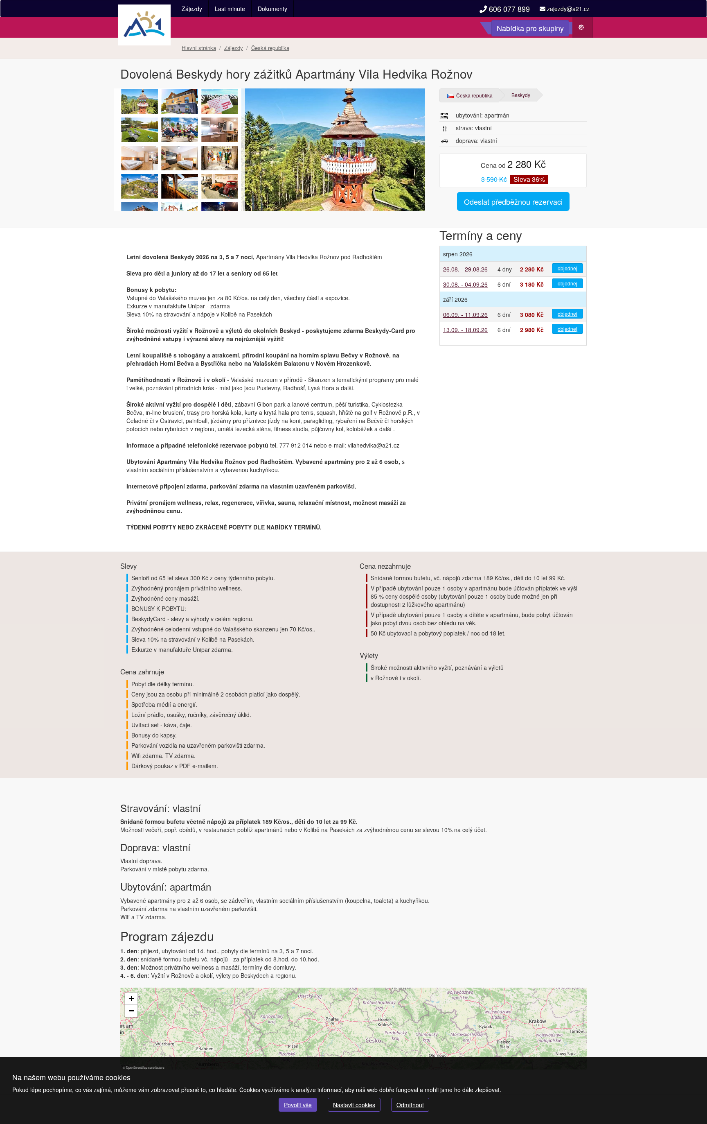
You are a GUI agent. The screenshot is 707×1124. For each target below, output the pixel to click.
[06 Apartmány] (139, 158)
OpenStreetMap (136, 1067)
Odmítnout (410, 1105)
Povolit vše (298, 1105)
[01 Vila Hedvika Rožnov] (139, 130)
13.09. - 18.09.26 (465, 330)
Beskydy (520, 94)
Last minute (230, 9)
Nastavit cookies (354, 1105)
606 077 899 (508, 8)
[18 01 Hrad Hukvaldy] (219, 158)
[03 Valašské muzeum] (179, 130)
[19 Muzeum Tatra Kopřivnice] (219, 186)
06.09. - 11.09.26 (465, 314)
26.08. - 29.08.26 (465, 269)
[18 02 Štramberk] (139, 186)
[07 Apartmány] (179, 158)
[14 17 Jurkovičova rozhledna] (273, 149)
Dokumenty (272, 9)
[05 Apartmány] (219, 130)
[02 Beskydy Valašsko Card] (219, 101)
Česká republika (474, 95)
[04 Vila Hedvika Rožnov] (179, 101)
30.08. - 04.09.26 (465, 284)
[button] (131, 999)
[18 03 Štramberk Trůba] (179, 186)
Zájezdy (192, 9)
